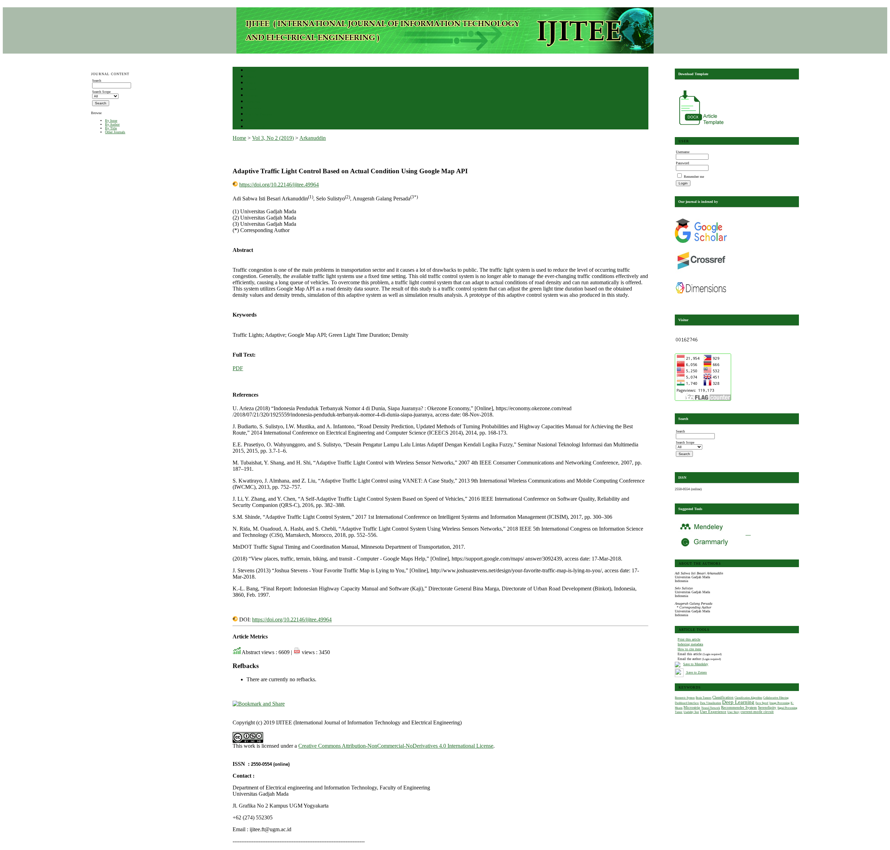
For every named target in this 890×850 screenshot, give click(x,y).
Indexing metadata (690, 644)
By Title (111, 128)
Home (251, 70)
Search (251, 89)
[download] (702, 126)
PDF (238, 368)
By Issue (111, 120)
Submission (255, 127)
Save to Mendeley (695, 664)
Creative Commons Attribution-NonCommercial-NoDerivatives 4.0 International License (395, 746)
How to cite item (689, 649)
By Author (112, 124)
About (251, 77)
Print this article (689, 639)
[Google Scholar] (701, 242)
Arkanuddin (312, 138)
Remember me (694, 176)
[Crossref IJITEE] (701, 273)
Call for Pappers (259, 114)
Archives (253, 102)
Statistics (253, 108)
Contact (252, 120)
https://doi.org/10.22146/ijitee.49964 (279, 185)
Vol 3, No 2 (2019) (273, 138)
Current (252, 95)
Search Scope (101, 92)
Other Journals (115, 132)
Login (251, 83)
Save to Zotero (696, 672)
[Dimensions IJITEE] (701, 301)
